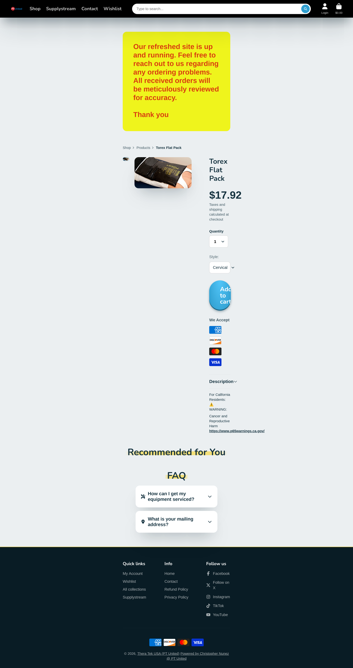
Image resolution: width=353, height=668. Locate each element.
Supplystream (61, 9)
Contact (89, 9)
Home (169, 573)
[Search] (305, 9)
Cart (338, 8)
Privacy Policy (176, 597)
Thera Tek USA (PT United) (158, 654)
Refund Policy (176, 589)
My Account (133, 573)
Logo (17, 9)
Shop (35, 9)
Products (143, 148)
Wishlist (113, 9)
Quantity (216, 231)
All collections (134, 589)
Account (324, 8)
